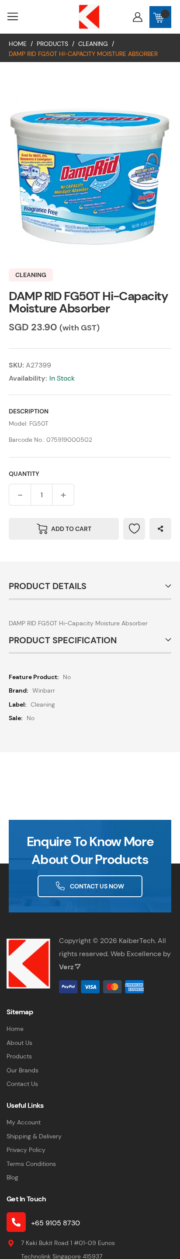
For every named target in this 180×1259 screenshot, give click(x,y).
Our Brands (22, 1070)
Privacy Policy (26, 1150)
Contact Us (22, 1084)
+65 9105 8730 (55, 1223)
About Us (19, 1043)
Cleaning (93, 44)
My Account (24, 1122)
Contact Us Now (97, 886)
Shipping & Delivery (34, 1136)
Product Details (48, 586)
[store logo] (89, 16)
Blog (12, 1177)
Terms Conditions (31, 1164)
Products (52, 44)
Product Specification (63, 640)
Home (18, 44)
